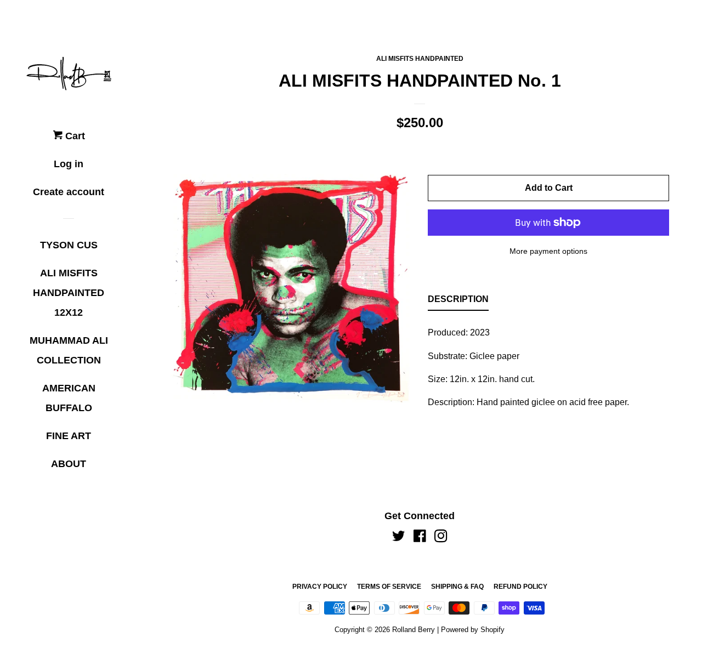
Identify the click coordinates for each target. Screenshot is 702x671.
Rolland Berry (413, 629)
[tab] (458, 301)
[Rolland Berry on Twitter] (398, 538)
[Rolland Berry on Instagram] (441, 538)
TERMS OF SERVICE (389, 586)
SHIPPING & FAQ (457, 586)
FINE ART (68, 435)
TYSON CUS (69, 245)
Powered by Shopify (473, 629)
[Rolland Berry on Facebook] (420, 538)
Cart (74, 135)
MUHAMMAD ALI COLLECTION (69, 350)
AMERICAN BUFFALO (68, 398)
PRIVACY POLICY (319, 586)
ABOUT (68, 463)
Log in (68, 163)
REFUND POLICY (520, 586)
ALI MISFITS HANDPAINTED (419, 58)
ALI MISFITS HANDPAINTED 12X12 (68, 293)
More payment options (548, 251)
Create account (68, 191)
